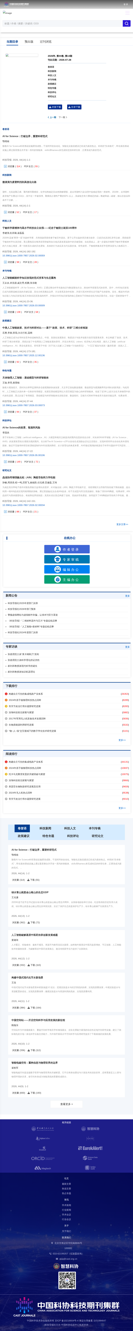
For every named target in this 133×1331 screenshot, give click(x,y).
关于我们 (66, 1231)
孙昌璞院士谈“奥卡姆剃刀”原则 (23, 654)
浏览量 (11, 166)
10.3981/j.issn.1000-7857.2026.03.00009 (23, 305)
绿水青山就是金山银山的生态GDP (30, 892)
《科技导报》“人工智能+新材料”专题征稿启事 (31, 626)
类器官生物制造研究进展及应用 (23, 786)
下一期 (62, 117)
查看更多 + (66, 1104)
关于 (66, 1225)
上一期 (52, 117)
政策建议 (52, 84)
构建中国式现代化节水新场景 (27, 977)
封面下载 (56, 107)
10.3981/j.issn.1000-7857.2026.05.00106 (23, 455)
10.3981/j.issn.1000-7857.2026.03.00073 (23, 405)
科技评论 (52, 92)
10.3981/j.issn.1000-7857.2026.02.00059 (23, 255)
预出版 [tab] (29, 41)
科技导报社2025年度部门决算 (23, 603)
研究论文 (52, 96)
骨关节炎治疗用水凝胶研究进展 (23, 706)
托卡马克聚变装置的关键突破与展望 (25, 774)
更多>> (122, 740)
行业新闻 (66, 1210)
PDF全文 (28, 166)
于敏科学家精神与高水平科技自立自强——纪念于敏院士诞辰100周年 (39, 227)
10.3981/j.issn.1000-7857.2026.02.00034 (23, 505)
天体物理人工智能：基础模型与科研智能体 (25, 377)
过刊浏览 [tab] (46, 41)
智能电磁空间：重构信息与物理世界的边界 (35, 1062)
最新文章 (66, 1184)
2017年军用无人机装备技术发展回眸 (26, 718)
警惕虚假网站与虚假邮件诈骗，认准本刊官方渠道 (33, 615)
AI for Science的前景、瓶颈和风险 (21, 427)
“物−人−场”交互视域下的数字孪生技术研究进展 (31, 731)
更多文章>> (122, 524)
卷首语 (51, 67)
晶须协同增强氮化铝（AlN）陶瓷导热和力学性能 (28, 477)
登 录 (126, 4)
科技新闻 (52, 71)
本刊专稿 (52, 79)
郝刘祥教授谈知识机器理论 (21, 671)
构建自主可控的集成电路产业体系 (24, 694)
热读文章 (66, 1188)
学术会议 (66, 1214)
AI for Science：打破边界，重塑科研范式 (25, 136)
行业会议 (66, 1219)
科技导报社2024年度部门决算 (23, 632)
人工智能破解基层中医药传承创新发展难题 (35, 935)
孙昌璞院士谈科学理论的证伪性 (24, 660)
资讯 (66, 1199)
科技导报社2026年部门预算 (22, 609)
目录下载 (75, 107)
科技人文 (52, 75)
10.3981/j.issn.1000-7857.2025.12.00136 (23, 355)
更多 (127, 596)
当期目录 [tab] (12, 41)
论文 (66, 1178)
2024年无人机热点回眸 (19, 792)
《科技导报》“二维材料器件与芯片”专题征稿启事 (32, 620)
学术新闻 (66, 1205)
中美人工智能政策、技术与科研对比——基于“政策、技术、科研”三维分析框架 (45, 327)
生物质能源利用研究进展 (20, 724)
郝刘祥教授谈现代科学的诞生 (22, 666)
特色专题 (52, 88)
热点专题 (66, 1193)
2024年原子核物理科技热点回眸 (23, 700)
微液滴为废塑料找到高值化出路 (19, 182)
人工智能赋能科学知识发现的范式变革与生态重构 (29, 277)
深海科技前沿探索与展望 (20, 712)
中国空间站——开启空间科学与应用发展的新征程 (38, 1020)
